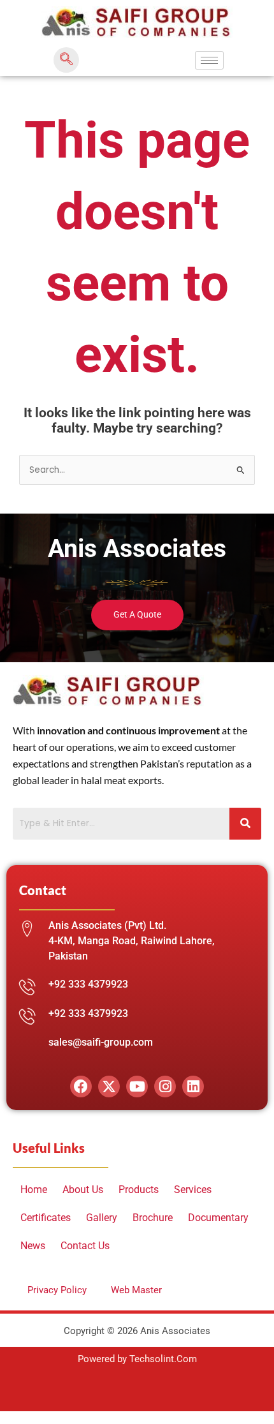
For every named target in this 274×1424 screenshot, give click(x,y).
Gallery (101, 1218)
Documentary (218, 1218)
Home (33, 1189)
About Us (82, 1189)
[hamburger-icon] (209, 60)
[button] (66, 60)
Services (193, 1189)
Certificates (45, 1218)
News (32, 1246)
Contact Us (85, 1246)
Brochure (153, 1218)
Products (139, 1189)
